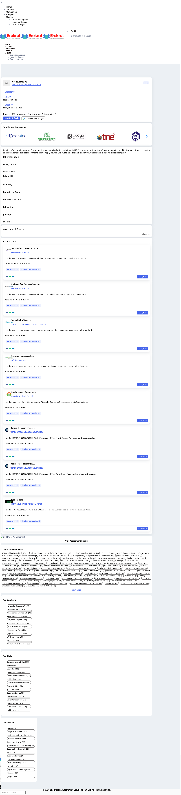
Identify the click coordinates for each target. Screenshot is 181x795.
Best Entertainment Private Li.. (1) (68, 571)
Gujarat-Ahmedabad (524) (17, 633)
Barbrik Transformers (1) (44, 571)
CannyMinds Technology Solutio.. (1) (71, 576)
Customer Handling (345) (17, 706)
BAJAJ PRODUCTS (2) (24, 571)
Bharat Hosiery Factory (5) (93, 571)
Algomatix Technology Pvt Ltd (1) (15, 558)
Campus (10, 14)
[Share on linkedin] (13, 276)
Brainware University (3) (73, 573)
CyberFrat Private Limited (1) (13, 586)
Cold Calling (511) (14, 679)
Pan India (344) (13, 640)
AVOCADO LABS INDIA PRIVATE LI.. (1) (81, 568)
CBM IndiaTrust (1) (52, 578)
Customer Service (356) (16, 756)
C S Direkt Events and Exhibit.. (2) (18, 576)
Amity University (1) (10, 560)
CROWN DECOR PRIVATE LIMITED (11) (134, 583)
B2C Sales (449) (13, 689)
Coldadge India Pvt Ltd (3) (97, 581)
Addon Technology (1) (30, 555)
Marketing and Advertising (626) (19, 735)
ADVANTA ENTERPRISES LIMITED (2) (55, 555)
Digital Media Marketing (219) (18, 769)
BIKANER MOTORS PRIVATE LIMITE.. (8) (120, 571)
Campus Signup (19, 24)
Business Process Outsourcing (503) (21, 745)
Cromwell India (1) (111, 583)
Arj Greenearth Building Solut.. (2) (33, 563)
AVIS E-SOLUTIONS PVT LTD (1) (53, 568)
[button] (147, 136)
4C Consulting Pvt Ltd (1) (12, 553)
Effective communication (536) (19, 676)
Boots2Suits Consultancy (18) (50, 573)
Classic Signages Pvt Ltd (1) (52, 581)
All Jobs (10, 9)
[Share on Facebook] (7, 276)
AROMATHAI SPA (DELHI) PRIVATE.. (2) (122, 563)
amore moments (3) (27, 560)
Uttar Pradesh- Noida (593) (17, 626)
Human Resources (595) (16, 738)
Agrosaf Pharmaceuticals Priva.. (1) (128, 555)
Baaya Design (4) (8, 571)
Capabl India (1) (127, 576)
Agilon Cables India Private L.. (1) (101, 555)
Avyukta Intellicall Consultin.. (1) (110, 568)
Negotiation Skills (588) (16, 672)
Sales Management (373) (16, 700)
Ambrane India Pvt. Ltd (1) (138, 558)
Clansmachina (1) (34, 581)
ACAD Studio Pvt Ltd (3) (11, 555)
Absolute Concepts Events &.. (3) (136, 553)
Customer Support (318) (16, 759)
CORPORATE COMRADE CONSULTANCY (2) (86, 583)
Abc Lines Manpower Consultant (26, 84)
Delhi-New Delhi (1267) (16, 609)
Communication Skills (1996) (18, 662)
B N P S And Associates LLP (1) (135, 568)
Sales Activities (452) (15, 686)
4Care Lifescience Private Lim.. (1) (36, 553)
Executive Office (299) (15, 766)
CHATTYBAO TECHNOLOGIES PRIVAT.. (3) (77, 578)
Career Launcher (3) (9, 578)
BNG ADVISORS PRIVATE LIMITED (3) (23, 573)
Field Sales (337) (13, 710)
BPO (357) (11, 752)
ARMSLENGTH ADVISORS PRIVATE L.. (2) (90, 563)
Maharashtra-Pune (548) (16, 630)
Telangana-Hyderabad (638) (18, 623)
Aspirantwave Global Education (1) (86, 565)
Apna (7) (120, 560)
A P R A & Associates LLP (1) (84, 553)
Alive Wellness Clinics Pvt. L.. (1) (66, 558)
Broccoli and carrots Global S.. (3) (112, 573)
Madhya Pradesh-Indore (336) (18, 644)
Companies (11, 12)
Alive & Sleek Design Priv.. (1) (41, 558)
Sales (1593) (11, 665)
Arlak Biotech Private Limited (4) (60, 563)
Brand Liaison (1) (90, 573)
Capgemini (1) (140, 576)
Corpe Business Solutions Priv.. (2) (54, 583)
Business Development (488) (18, 682)
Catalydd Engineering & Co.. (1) (31, 578)
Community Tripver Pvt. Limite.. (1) (122, 581)
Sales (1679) (11, 728)
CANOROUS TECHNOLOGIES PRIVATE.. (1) (103, 576)
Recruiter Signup (19, 22)
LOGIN (73, 31)
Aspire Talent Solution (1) (111, 565)
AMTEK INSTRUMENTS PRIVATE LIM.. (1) (76, 560)
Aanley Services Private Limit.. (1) (109, 553)
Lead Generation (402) (15, 696)
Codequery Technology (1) (75, 581)
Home (9, 7)
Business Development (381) (18, 749)
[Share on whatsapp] (10, 276)
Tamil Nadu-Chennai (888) (17, 616)
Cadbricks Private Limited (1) (44, 576)
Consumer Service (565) (16, 742)
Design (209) (12, 776)
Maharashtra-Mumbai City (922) (19, 613)
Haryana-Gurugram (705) (17, 619)
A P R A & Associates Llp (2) (61, 553)
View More (76, 590)
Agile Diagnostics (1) (78, 555)
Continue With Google (34, 118)
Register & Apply (12, 118)
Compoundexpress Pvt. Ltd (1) (14, 583)
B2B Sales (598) (13, 669)
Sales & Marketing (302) (16, 762)
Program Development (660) (18, 732)
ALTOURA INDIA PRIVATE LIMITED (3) (111, 558)
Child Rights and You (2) (103, 578)
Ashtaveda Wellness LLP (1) (32, 565)
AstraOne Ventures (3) (131, 565)
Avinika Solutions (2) (31, 568)
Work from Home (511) (16, 637)
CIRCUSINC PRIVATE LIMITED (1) (127, 578)
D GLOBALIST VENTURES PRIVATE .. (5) (41, 586)
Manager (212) (12, 773)
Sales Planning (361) (15, 703)
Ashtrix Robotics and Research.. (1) (57, 565)
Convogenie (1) (33, 583)
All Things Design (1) (88, 558)
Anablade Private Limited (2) (104, 560)
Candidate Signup (20, 19)
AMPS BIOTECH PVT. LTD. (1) (47, 560)
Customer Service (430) (16, 693)
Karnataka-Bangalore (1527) (18, 606)
